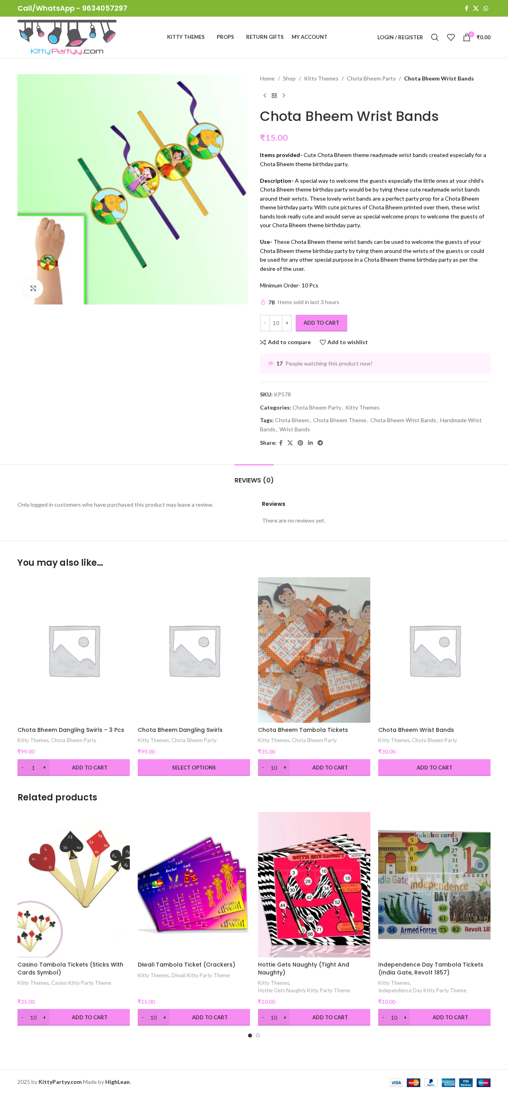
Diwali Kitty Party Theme (200, 975)
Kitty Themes (321, 78)
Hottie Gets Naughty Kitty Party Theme (304, 990)
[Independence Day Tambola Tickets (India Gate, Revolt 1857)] (434, 884)
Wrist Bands (294, 429)
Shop (289, 78)
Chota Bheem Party (371, 78)
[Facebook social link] (466, 8)
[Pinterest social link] (300, 443)
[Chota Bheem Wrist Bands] (434, 650)
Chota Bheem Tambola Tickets (303, 730)
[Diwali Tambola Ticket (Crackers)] (194, 884)
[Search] (435, 37)
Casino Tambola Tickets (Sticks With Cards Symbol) (70, 968)
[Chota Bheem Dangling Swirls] (194, 650)
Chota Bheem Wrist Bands (403, 420)
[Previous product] (264, 95)
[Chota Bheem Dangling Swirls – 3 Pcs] (73, 650)
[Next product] (284, 95)
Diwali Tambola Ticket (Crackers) (186, 965)
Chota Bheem (292, 420)
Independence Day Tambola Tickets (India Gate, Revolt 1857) (430, 968)
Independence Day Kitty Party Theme (422, 990)
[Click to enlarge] (33, 289)
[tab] (254, 476)
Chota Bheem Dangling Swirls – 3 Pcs (70, 730)
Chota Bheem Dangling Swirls (180, 730)
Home (267, 78)
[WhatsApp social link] (486, 8)
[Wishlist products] (451, 37)
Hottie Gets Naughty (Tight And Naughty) (303, 968)
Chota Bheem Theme (339, 420)
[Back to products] (274, 95)
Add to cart (321, 323)
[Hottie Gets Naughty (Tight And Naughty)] (314, 884)
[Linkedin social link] (310, 443)
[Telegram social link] (320, 443)
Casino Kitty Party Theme (81, 983)
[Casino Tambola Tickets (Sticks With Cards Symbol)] (73, 884)
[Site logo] (67, 36)
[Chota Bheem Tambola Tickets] (314, 650)
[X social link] (476, 8)
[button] (250, 1036)
